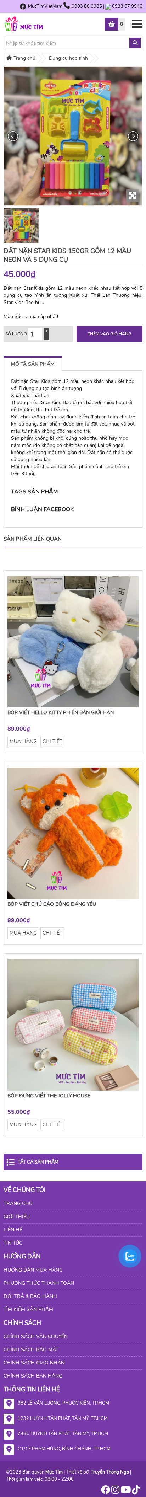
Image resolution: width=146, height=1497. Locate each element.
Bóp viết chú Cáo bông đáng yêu (51, 904)
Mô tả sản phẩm (33, 364)
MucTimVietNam (45, 6)
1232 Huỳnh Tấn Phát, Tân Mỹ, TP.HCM (63, 1418)
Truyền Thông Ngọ (110, 1472)
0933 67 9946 (127, 6)
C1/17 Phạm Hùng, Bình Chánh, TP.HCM (64, 1449)
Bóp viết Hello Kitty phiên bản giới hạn (60, 712)
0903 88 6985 (87, 6)
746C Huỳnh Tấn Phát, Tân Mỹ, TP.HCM (63, 1434)
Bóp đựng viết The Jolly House (48, 1095)
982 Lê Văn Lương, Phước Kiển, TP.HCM (63, 1403)
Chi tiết (52, 741)
